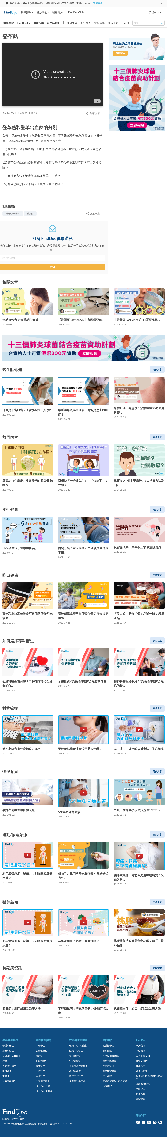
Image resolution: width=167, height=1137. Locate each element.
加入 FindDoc (143, 1055)
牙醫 (4, 1060)
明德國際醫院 (109, 1060)
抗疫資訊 (99, 22)
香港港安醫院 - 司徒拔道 (115, 1081)
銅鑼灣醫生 (41, 1060)
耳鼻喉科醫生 (9, 1065)
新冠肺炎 (86, 22)
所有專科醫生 (9, 1081)
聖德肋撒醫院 (109, 1070)
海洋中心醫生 (76, 1075)
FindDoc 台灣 (43, 1086)
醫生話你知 (53, 22)
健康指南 (38, 22)
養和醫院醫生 (76, 1055)
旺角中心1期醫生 (78, 1045)
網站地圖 (140, 1099)
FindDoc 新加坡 (44, 1091)
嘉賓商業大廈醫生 (78, 1065)
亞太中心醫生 (76, 1050)
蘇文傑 (30, 213)
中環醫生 (40, 1045)
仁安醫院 (107, 1075)
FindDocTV (23, 22)
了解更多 (97, 3)
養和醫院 (107, 1050)
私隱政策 (140, 1088)
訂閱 (52, 267)
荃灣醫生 (40, 1075)
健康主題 (113, 22)
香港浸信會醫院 (111, 1055)
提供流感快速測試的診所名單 (149, 1077)
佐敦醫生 (40, 1065)
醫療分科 (129, 22)
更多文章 (157, 369)
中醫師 (5, 1075)
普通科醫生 (8, 1045)
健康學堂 (8, 22)
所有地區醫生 (43, 1081)
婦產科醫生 (8, 1050)
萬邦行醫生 (75, 1070)
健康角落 (72, 22)
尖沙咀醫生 (41, 1050)
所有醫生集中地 (77, 1081)
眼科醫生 (7, 1070)
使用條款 (140, 1093)
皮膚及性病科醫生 (11, 1055)
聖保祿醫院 (108, 1065)
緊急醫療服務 (143, 1083)
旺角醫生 (40, 1055)
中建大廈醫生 (76, 1060)
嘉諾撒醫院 (108, 1045)
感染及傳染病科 (13, 213)
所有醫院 (107, 1086)
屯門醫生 (40, 1070)
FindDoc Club (76, 12)
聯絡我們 (140, 1050)
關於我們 (140, 1045)
